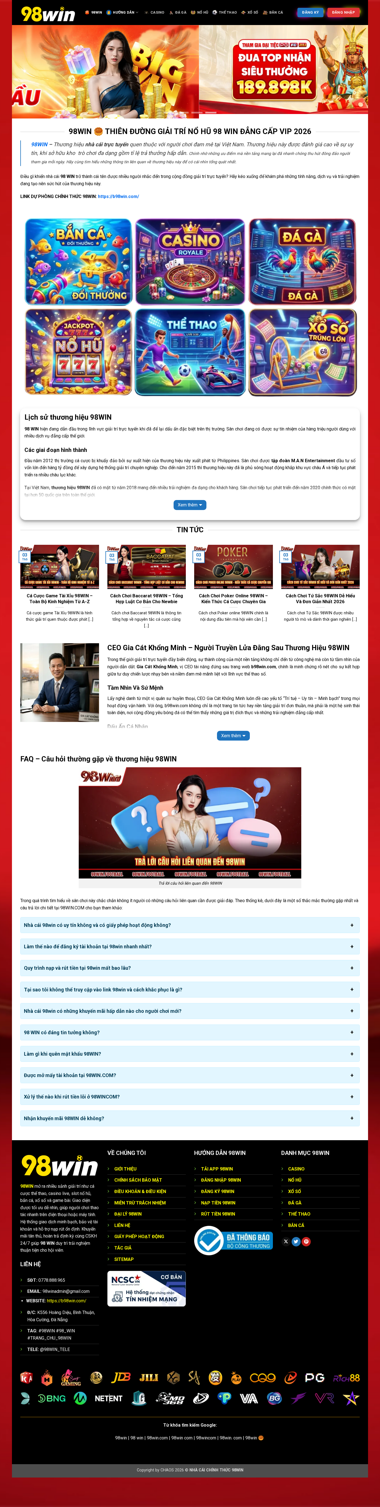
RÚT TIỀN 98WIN (218, 1243)
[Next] (361, 623)
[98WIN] (48, 12)
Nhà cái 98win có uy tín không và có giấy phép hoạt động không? (97, 955)
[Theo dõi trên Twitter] (296, 1271)
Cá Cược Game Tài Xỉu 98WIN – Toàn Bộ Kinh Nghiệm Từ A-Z (60, 628)
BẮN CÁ (276, 12)
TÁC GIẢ (123, 1277)
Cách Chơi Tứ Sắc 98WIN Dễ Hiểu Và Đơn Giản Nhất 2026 (320, 628)
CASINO (157, 12)
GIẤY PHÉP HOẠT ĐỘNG (139, 1266)
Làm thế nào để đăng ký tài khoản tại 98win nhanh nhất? (88, 976)
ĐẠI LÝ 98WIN (128, 1243)
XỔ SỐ (253, 12)
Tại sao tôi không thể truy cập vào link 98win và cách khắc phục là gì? (103, 1019)
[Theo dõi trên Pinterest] (306, 1271)
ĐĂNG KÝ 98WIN (217, 1221)
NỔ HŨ (202, 12)
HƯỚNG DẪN (123, 12)
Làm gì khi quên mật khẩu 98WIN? (62, 1084)
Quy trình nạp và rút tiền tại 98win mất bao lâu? (77, 998)
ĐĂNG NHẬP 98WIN (221, 1209)
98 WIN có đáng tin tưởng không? (62, 1062)
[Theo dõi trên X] (286, 1271)
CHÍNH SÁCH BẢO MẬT (138, 1209)
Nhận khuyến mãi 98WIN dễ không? (64, 1148)
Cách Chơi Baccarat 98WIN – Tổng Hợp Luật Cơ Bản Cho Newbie (146, 628)
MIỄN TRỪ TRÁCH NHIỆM (140, 1232)
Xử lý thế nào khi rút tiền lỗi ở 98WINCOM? (72, 1126)
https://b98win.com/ (118, 226)
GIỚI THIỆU (125, 1198)
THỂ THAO (228, 12)
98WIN (96, 12)
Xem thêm (188, 534)
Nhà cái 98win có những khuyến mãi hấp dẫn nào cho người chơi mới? (102, 1040)
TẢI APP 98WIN (217, 1198)
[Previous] (19, 623)
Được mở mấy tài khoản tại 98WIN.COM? (70, 1105)
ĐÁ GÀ (180, 12)
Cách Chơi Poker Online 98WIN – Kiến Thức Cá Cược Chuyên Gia (233, 628)
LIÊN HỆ (122, 1255)
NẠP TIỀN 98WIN (218, 1232)
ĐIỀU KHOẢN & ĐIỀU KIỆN (140, 1221)
